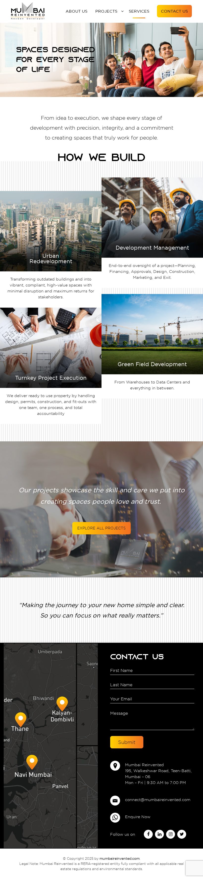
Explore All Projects (101, 528)
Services (139, 11)
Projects (106, 11)
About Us (76, 11)
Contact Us (174, 11)
